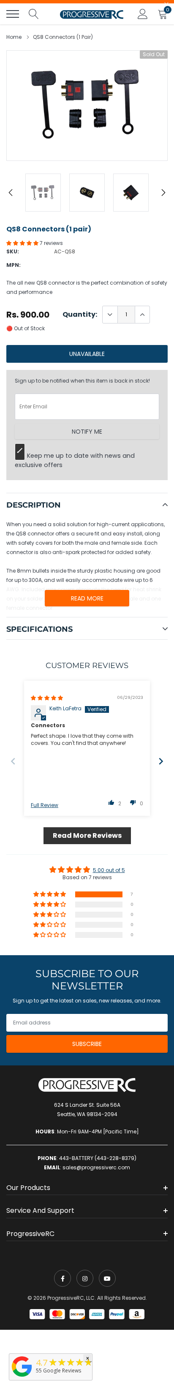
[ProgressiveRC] (22, 1377)
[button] (23, 243)
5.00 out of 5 (109, 870)
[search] (34, 13)
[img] (47, 697)
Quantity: (80, 314)
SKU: (12, 251)
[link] (62, 1278)
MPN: (13, 265)
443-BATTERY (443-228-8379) (97, 1158)
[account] (143, 13)
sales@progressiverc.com (96, 1167)
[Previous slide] (13, 761)
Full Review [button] (44, 805)
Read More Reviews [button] (87, 835)
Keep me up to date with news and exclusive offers (75, 460)
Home (14, 37)
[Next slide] (161, 761)
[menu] (12, 14)
